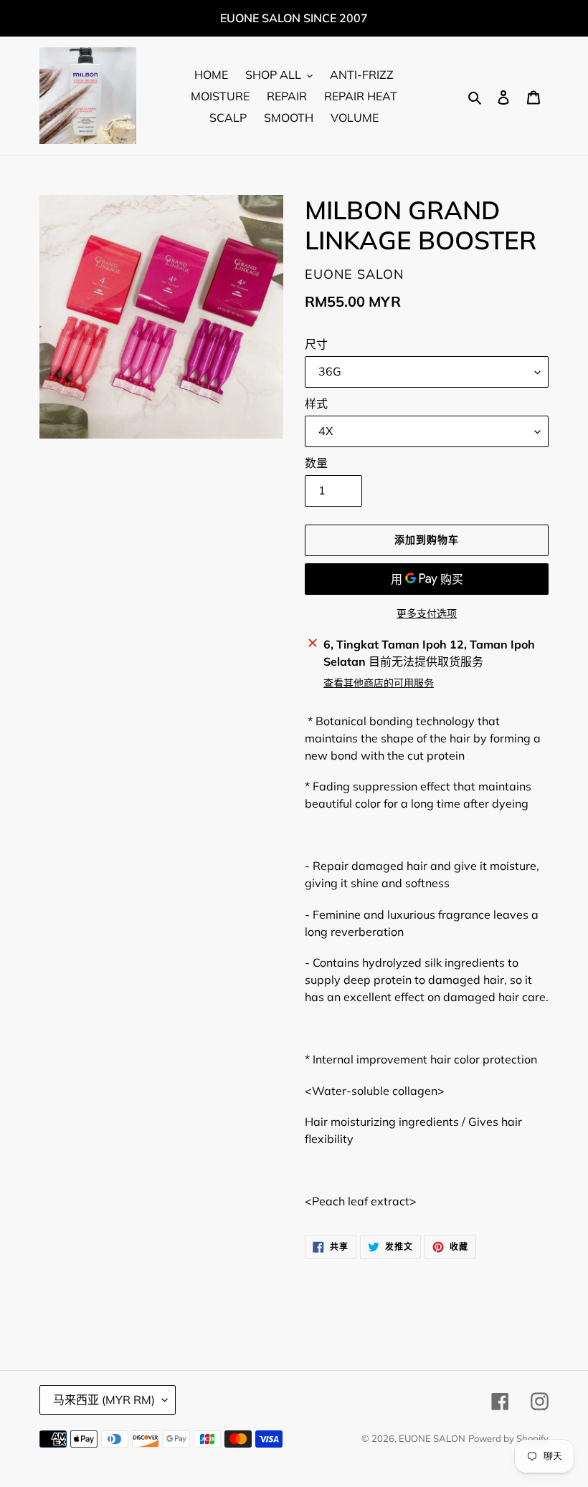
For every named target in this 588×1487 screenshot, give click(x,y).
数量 (316, 463)
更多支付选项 (427, 613)
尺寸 (316, 344)
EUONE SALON (432, 1438)
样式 (316, 403)
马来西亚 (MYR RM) (104, 1399)
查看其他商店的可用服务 (378, 682)
